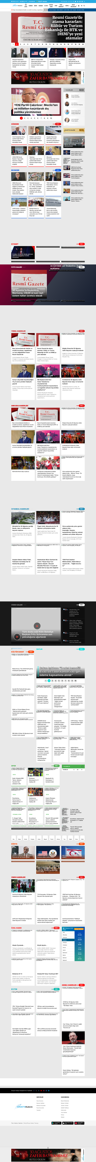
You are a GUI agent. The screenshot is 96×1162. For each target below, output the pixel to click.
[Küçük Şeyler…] (48, 936)
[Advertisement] (48, 230)
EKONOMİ (41, 6)
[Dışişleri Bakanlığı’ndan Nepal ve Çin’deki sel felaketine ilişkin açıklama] (67, 270)
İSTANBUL (15, 814)
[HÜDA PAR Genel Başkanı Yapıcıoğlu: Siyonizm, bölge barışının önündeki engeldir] (19, 150)
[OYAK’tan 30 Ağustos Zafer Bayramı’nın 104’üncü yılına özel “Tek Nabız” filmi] (73, 993)
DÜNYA (35, 6)
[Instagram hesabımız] (73, 1)
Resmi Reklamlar (73, 5)
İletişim (62, 1117)
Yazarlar (39, 1110)
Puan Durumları (40, 1107)
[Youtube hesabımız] (75, 1)
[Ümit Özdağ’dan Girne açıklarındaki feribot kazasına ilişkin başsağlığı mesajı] (19, 130)
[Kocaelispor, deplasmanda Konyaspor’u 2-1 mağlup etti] (65, 823)
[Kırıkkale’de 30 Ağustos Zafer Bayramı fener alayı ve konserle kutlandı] (73, 371)
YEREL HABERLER (61, 5)
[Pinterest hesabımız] (77, 1)
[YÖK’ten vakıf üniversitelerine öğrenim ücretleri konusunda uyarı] (48, 997)
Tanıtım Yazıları (64, 1105)
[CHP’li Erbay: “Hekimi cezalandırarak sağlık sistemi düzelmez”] (77, 714)
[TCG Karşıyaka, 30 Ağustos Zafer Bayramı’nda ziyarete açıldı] (48, 885)
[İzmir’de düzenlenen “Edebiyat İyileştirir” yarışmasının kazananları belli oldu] (73, 910)
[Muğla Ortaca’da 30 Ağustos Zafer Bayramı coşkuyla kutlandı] (73, 339)
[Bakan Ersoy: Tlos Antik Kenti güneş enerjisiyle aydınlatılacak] (22, 660)
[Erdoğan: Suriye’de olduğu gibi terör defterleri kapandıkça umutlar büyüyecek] (57, 53)
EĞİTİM (46, 6)
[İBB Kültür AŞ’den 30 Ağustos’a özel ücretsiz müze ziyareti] (22, 725)
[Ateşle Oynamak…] (23, 936)
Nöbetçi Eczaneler (41, 1105)
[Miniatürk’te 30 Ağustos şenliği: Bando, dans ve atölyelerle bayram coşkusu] (23, 517)
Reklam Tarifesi (64, 1103)
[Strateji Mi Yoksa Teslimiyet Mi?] (48, 965)
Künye (66, 6)
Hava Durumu (40, 1101)
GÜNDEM (31, 6)
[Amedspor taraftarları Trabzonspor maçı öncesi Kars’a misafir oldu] (35, 828)
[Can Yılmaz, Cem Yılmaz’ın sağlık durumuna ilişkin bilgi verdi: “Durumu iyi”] (73, 1015)
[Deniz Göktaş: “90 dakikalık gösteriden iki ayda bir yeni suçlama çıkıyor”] (73, 1061)
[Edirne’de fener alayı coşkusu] (23, 462)
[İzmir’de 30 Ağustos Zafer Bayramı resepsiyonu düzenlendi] (23, 885)
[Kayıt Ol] (79, 5)
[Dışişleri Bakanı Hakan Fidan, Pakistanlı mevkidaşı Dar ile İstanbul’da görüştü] (23, 551)
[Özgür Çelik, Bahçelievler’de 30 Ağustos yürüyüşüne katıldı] (76, 53)
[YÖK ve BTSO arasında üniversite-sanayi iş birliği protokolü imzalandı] (48, 1020)
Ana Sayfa (25, 5)
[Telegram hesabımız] (82, 1)
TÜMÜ (57, 124)
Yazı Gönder (64, 1112)
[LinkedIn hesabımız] (46, 1090)
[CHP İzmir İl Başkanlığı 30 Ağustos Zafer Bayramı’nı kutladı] (23, 910)
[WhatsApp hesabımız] (84, 1)
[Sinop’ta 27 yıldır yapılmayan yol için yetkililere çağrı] (66, 633)
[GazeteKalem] (16, 6)
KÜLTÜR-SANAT (51, 5)
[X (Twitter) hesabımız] (71, 1)
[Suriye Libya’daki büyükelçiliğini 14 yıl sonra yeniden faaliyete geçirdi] (23, 371)
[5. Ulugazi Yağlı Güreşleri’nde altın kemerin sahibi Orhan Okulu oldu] (65, 814)
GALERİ (16, 1)
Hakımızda (63, 1110)
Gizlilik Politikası (65, 1107)
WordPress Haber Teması (31, 1123)
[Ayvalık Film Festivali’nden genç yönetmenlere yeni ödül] (22, 680)
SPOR (56, 6)
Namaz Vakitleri (40, 1103)
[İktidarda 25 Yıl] (23, 965)
